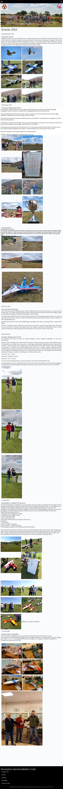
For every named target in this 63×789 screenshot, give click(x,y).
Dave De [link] (12, 639)
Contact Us (5, 772)
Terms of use (6, 783)
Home (4, 775)
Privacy (4, 777)
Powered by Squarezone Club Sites (46, 787)
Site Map (4, 780)
